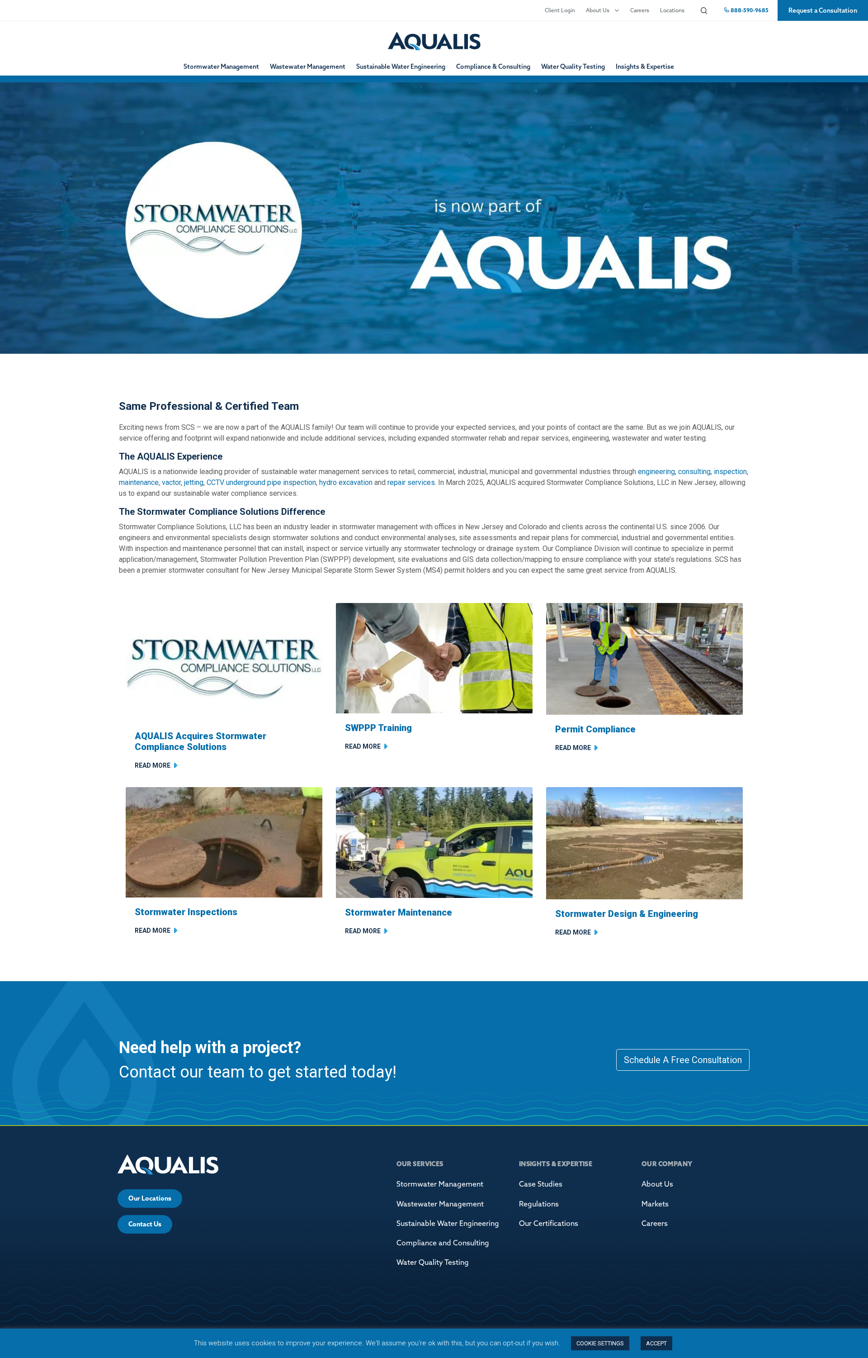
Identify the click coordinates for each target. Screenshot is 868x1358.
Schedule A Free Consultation (683, 1059)
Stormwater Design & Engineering (626, 913)
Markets (655, 1203)
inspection (730, 471)
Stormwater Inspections (186, 912)
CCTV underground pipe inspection (261, 482)
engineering (656, 471)
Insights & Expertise (645, 66)
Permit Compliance (595, 729)
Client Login (560, 10)
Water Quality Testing (573, 66)
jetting (193, 482)
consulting (694, 471)
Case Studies (540, 1183)
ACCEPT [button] (656, 1343)
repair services (411, 482)
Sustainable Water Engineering (400, 66)
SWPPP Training (378, 727)
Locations (672, 10)
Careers (639, 10)
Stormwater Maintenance (398, 912)
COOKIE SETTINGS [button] (600, 1343)
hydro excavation (346, 482)
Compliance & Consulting (493, 66)
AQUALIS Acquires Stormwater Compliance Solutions (200, 741)
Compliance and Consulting (442, 1242)
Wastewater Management (307, 66)
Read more (152, 765)
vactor (171, 482)
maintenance (139, 482)
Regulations (539, 1203)
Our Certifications (548, 1223)
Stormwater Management (221, 66)
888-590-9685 (749, 10)
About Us (597, 10)
